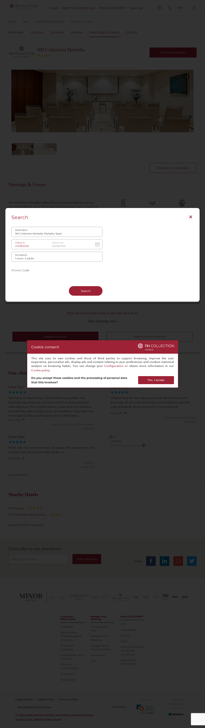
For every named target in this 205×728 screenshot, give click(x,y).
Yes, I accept (156, 380)
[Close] (191, 217)
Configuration (114, 366)
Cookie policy (40, 370)
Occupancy (21, 254)
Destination (21, 230)
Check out (57, 242)
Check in (20, 242)
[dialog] (102, 364)
